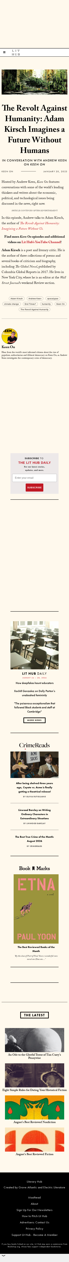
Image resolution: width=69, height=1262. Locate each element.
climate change (11, 304)
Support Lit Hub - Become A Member (35, 1235)
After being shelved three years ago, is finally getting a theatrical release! (34, 787)
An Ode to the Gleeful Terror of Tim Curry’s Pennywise (34, 1057)
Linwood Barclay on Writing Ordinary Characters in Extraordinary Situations (34, 814)
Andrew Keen (35, 298)
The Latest (34, 1015)
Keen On (7, 171)
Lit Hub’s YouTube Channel (41, 243)
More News (34, 720)
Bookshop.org (14, 1246)
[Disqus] (34, 402)
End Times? (30, 304)
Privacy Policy (34, 1228)
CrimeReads (36, 846)
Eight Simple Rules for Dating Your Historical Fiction (34, 1090)
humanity (46, 304)
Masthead (34, 1197)
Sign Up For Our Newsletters (34, 1210)
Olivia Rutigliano (36, 796)
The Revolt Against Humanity (34, 309)
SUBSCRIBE (34, 487)
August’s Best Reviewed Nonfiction (34, 1122)
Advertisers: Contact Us (34, 1222)
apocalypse (52, 298)
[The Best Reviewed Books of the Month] (36, 909)
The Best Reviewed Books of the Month (36, 949)
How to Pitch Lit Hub (34, 1216)
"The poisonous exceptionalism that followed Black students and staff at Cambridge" (34, 707)
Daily (34, 673)
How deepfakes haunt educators (34, 683)
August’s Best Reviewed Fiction (34, 1154)
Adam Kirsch (17, 298)
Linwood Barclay (36, 823)
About (34, 1204)
